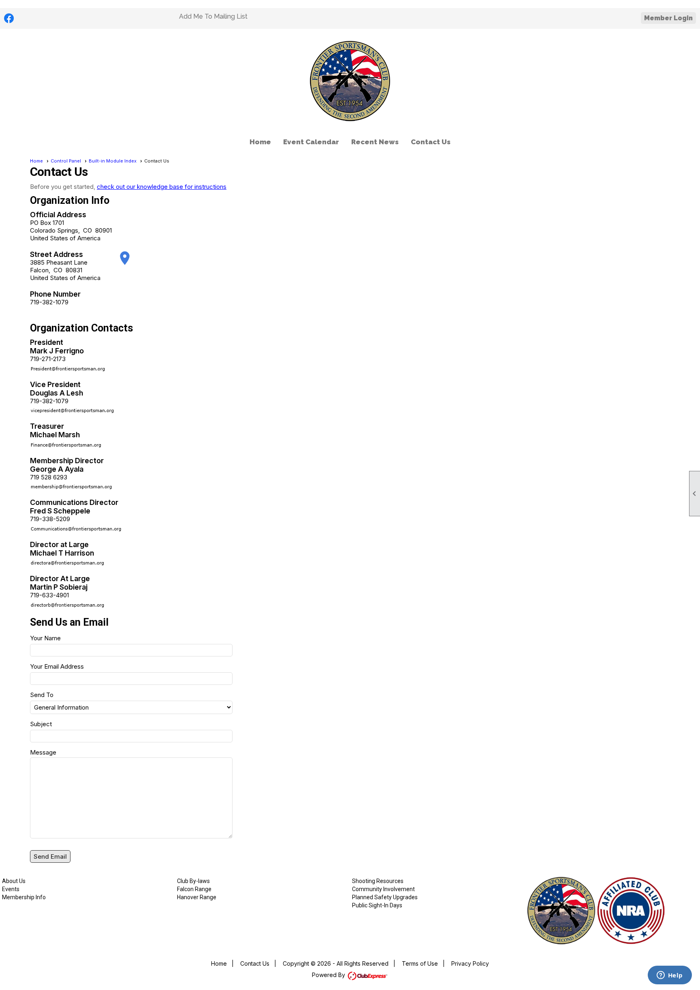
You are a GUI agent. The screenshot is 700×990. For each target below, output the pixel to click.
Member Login (668, 18)
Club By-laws (193, 881)
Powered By (329, 974)
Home (260, 142)
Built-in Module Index (113, 161)
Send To (41, 695)
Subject (41, 724)
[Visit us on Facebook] (9, 18)
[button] (50, 856)
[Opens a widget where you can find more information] (669, 976)
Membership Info (24, 897)
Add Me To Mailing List (213, 16)
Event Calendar (311, 142)
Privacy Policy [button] (470, 963)
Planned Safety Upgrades (385, 897)
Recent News (375, 142)
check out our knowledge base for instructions (161, 186)
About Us (14, 881)
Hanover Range (196, 897)
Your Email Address (57, 666)
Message (43, 752)
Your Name (45, 638)
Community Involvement (383, 889)
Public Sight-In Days (377, 905)
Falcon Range (194, 889)
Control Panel (66, 161)
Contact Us (430, 142)
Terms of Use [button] (420, 963)
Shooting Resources (377, 881)
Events (10, 889)
